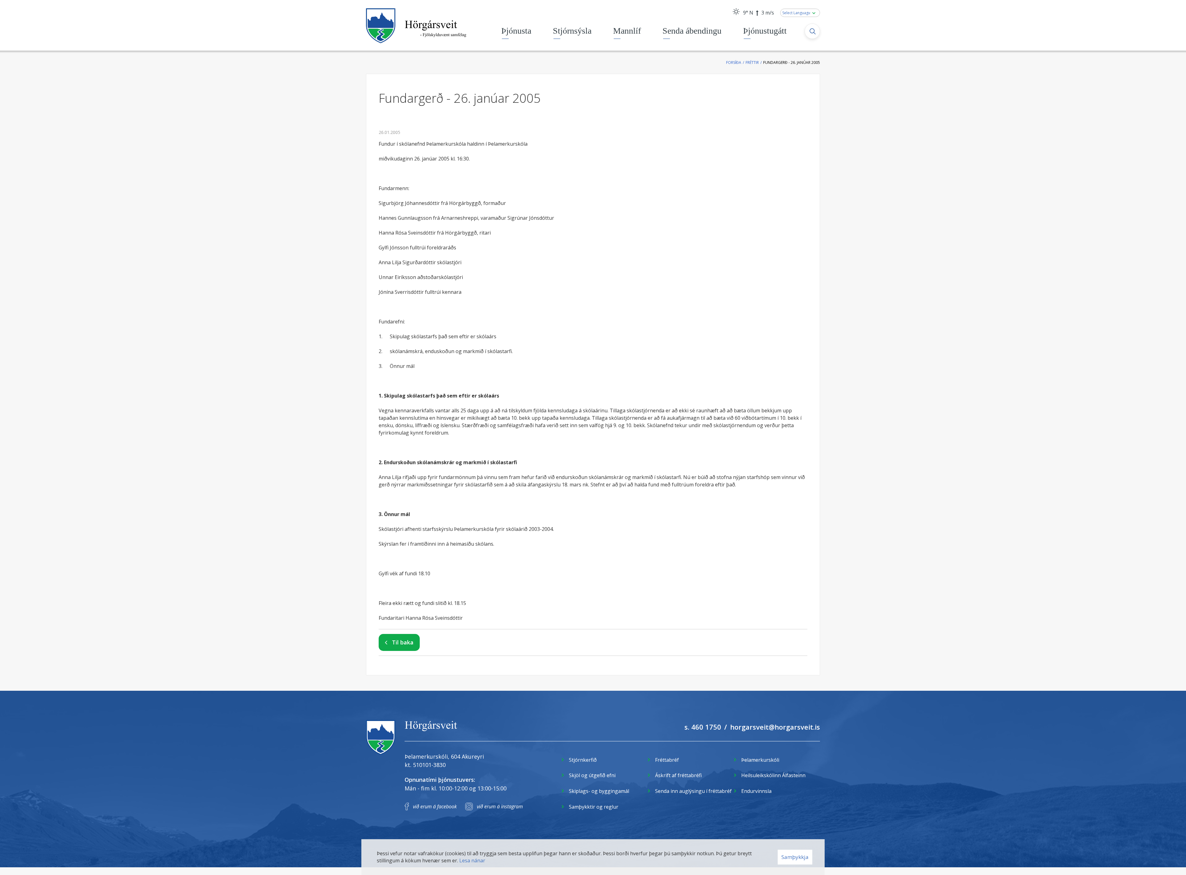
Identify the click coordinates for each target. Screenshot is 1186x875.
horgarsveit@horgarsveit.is (775, 726)
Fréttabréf (667, 759)
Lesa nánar (472, 860)
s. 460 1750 (702, 726)
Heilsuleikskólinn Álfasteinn (773, 775)
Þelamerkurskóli (760, 759)
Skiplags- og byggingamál (599, 791)
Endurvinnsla (756, 791)
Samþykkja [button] (795, 856)
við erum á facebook (435, 806)
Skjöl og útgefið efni (592, 775)
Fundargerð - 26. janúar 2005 (791, 62)
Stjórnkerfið (583, 759)
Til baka (403, 642)
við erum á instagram (500, 806)
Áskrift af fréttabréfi (678, 775)
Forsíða (733, 62)
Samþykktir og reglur (593, 806)
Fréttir (752, 62)
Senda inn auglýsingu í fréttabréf (693, 791)
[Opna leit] (812, 31)
